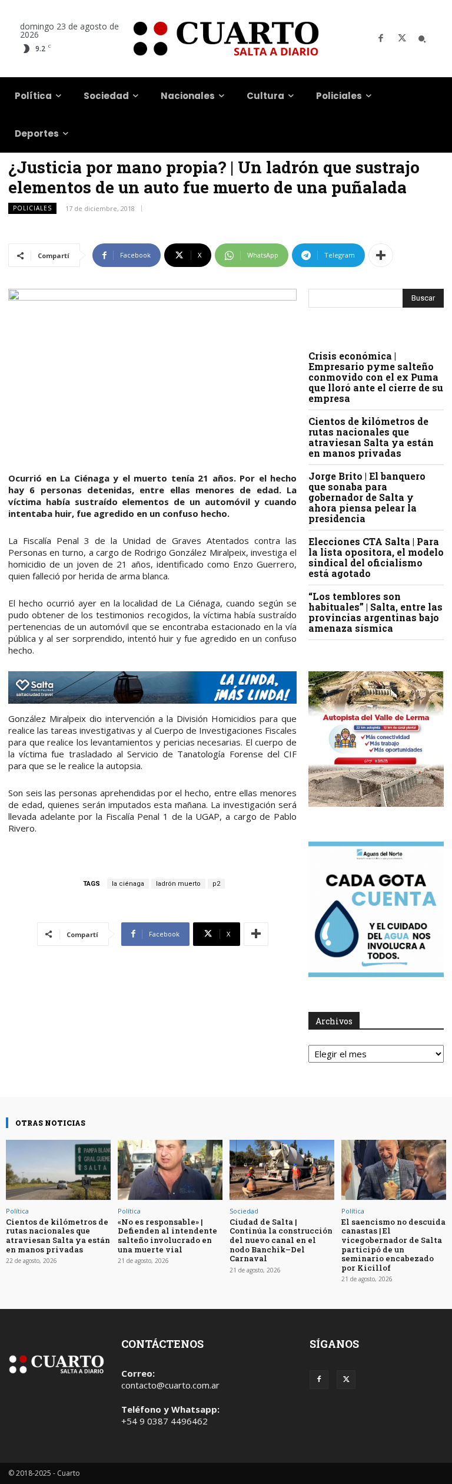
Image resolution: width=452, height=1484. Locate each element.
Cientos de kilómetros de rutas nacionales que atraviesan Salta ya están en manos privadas (371, 437)
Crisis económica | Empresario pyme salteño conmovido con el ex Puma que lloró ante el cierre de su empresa (375, 376)
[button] (422, 39)
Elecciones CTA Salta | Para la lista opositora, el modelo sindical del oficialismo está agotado (376, 557)
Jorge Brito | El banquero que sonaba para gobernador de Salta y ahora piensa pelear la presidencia (367, 497)
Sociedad (244, 1211)
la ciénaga (128, 884)
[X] (402, 39)
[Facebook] (380, 39)
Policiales (32, 208)
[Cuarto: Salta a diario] (226, 38)
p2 (216, 884)
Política (17, 1211)
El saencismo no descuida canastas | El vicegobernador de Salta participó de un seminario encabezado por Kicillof (393, 1244)
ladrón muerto (178, 884)
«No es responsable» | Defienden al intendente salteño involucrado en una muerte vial (167, 1235)
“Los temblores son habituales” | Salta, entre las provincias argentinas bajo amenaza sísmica (375, 612)
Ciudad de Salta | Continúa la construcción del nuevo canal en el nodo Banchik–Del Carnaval (281, 1240)
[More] (380, 255)
